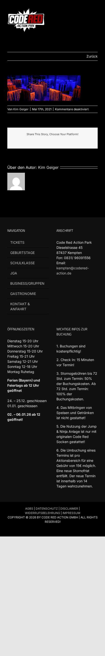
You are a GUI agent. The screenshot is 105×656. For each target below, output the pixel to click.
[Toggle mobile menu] (96, 9)
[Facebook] (59, 291)
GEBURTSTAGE (22, 253)
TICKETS (17, 242)
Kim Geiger (21, 109)
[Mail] (59, 302)
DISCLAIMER (69, 508)
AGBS (29, 508)
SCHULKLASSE (22, 263)
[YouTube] (78, 291)
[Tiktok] (68, 291)
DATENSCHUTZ (47, 508)
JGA (13, 273)
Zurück (92, 56)
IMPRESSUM (71, 513)
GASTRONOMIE (23, 294)
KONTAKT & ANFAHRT (20, 306)
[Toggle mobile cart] (87, 9)
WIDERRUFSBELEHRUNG (42, 513)
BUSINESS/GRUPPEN (27, 283)
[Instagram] (87, 291)
